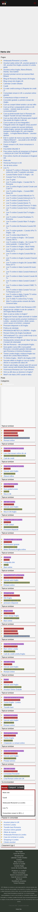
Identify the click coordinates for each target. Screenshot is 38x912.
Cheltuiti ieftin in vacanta (13, 539)
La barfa (20, 787)
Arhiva (6, 565)
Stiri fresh (19, 879)
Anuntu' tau (8, 664)
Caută (5, 86)
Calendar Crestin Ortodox (13, 84)
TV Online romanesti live (13, 509)
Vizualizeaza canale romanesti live (17, 438)
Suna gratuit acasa (11, 489)
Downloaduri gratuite (11, 544)
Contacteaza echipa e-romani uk (15, 97)
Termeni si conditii (19, 864)
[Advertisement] (19, 29)
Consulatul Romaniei (12, 774)
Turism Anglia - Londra (12, 702)
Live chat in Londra (11, 484)
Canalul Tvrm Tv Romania (16, 177)
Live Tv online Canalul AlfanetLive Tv (20, 196)
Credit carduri (9, 525)
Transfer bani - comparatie (13, 578)
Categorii (12, 787)
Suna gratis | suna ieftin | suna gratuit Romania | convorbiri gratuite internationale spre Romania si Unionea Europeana (19, 349)
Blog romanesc (19, 862)
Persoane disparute (11, 529)
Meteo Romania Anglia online (15, 549)
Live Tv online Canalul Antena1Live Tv (20, 198)
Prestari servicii (9, 651)
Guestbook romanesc (19, 881)
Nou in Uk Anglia (10, 512)
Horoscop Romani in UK (12, 163)
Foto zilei (7, 469)
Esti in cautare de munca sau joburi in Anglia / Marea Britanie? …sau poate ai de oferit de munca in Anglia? (20, 140)
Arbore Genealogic (19, 873)
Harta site (7, 160)
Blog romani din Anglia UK (13, 81)
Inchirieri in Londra (11, 715)
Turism (6, 680)
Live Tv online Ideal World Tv (17, 235)
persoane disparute (11, 603)
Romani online (9, 440)
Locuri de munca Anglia (19, 868)
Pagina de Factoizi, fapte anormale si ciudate (20, 317)
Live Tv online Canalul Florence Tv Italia (21, 205)
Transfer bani (9, 707)
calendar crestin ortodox (19, 857)
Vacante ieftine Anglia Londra (15, 456)
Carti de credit (9, 458)
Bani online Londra (11, 649)
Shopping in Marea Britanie (14, 669)
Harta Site (19, 909)
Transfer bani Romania (12, 827)
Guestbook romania (11, 527)
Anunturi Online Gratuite (13, 689)
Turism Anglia (9, 738)
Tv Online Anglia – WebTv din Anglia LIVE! (19, 358)
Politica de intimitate (11, 328)
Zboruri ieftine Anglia (11, 618)
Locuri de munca (19, 853)
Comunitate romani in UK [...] (13, 813)
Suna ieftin (8, 705)
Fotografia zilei (9, 562)
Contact (19, 860)
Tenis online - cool (10, 547)
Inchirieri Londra (10, 825)
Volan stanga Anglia (11, 616)
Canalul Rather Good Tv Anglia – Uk (19, 175)
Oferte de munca (10, 832)
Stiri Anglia (8, 598)
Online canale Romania (12, 687)
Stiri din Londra (9, 502)
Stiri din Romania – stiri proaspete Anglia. (18, 344)
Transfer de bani (10, 735)
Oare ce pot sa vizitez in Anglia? (15, 314)
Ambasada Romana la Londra (15, 835)
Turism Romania (19, 883)
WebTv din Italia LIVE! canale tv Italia (17, 374)
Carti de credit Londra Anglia (14, 654)
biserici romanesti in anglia (19, 875)
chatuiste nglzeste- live (12, 600)
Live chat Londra (10, 758)
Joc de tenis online (10, 165)
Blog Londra (8, 611)
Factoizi (7, 560)
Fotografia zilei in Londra (13, 520)
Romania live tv (9, 474)
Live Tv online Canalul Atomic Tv (18, 203)
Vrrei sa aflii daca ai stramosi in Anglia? (18, 372)
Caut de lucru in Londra (19, 877)
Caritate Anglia (19, 866)
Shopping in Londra (11, 840)
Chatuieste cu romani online (14, 743)
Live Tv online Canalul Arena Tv (18, 200)
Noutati (4, 787)
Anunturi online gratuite (12, 830)
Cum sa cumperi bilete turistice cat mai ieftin (19, 105)
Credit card (8, 542)
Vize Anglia (19, 851)
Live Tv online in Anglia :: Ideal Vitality (20, 246)
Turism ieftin (8, 682)
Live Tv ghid (10, 180)
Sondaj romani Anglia (12, 595)
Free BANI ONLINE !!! (11, 149)
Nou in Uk (7, 494)
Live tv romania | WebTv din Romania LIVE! (19, 307)
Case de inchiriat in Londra (14, 431)
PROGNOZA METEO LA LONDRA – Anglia (19, 330)
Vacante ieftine (9, 613)
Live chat (7, 451)
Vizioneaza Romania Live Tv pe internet (18, 369)
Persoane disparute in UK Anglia (15, 325)
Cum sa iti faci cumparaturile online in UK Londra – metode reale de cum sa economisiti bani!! (18, 109)
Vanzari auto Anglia (11, 435)
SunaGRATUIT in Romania (14, 575)
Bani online (8, 567)
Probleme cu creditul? (19, 871)
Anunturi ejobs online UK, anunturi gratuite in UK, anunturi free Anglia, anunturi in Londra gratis (20, 65)
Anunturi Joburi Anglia (12, 700)
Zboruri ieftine (9, 476)
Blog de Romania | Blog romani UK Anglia (19, 79)
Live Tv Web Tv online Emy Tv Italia (19, 299)
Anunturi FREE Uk (11, 433)
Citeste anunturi (10, 842)
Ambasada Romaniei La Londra (15, 60)
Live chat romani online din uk (15, 453)
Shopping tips (9, 486)
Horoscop (7, 522)
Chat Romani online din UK (14, 779)
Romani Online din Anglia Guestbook (17, 333)
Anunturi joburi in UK (11, 822)
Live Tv (6, 168)
